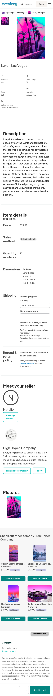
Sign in (41, 4)
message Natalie (27, 363)
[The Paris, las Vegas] (13, 603)
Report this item (40, 634)
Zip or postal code (29, 311)
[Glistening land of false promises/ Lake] (13, 563)
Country (24, 300)
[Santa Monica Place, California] (40, 603)
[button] (27, 4)
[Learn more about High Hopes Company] (11, 435)
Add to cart (40, 690)
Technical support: (9, 649)
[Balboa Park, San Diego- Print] (40, 563)
